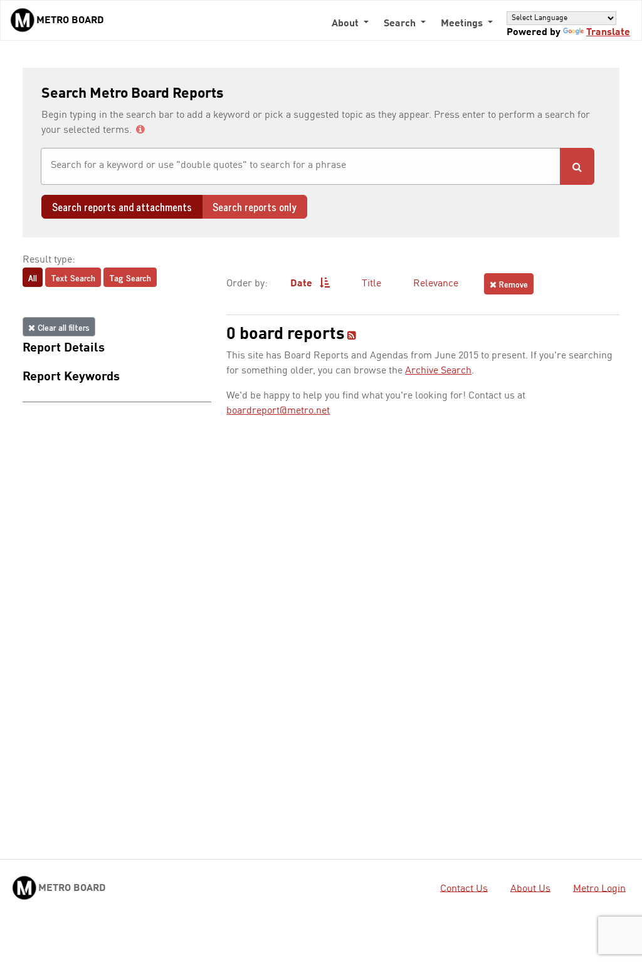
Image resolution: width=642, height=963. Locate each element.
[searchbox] (300, 165)
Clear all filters (62, 327)
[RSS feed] (351, 336)
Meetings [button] (463, 24)
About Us (530, 888)
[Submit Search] (577, 166)
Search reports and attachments (122, 207)
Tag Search (130, 277)
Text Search (73, 277)
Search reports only (255, 207)
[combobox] (300, 166)
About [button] (346, 24)
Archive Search (438, 371)
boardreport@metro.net (278, 411)
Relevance (435, 284)
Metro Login (599, 888)
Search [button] (401, 24)
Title (371, 284)
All (32, 277)
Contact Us (464, 888)
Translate (608, 33)
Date (302, 284)
